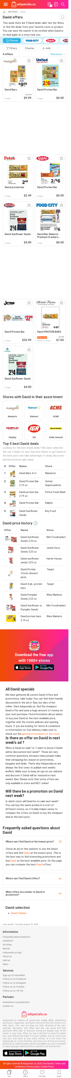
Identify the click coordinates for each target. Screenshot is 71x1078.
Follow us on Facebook (14, 979)
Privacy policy (33, 1066)
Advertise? (8, 940)
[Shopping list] (56, 4)
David (27, 852)
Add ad (6, 960)
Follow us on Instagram (14, 983)
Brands (6, 948)
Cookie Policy (47, 1066)
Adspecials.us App (12, 952)
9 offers (8, 54)
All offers (13, 12)
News (5, 964)
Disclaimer (48, 1063)
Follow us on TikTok (13, 990)
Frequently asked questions (16, 937)
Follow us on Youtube (13, 986)
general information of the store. (41, 733)
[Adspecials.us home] (23, 4)
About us (7, 956)
